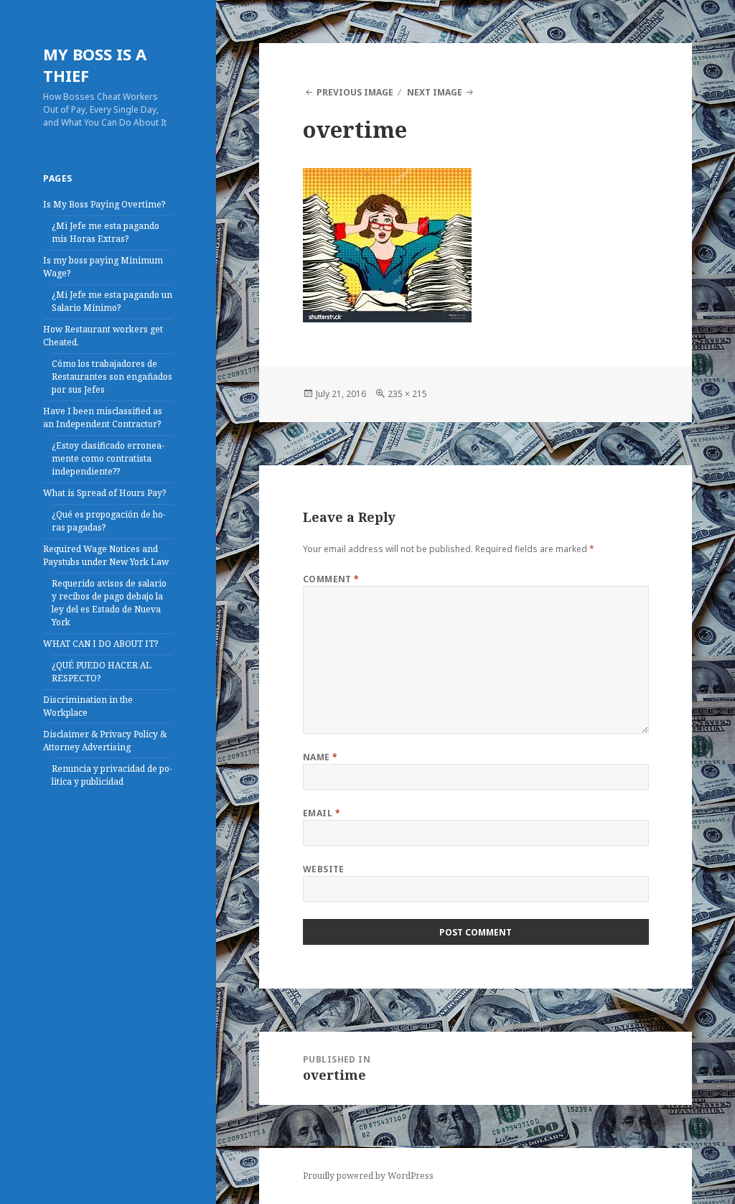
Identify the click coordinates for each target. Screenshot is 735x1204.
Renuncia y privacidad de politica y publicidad (112, 775)
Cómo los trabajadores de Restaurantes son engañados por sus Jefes (112, 377)
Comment (331, 579)
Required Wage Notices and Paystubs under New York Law (106, 555)
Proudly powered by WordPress (368, 1176)
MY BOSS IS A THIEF (94, 64)
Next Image (434, 92)
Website (324, 869)
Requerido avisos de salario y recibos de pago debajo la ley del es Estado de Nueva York (109, 602)
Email (321, 813)
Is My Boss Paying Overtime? (104, 204)
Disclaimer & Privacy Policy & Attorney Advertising (105, 740)
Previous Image (355, 92)
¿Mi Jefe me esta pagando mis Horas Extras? (105, 232)
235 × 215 (407, 394)
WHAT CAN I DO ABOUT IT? (100, 644)
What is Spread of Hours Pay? (104, 493)
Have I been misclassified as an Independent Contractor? (102, 417)
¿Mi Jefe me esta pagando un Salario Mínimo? (112, 301)
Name (320, 757)
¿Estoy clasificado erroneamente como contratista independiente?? (108, 458)
